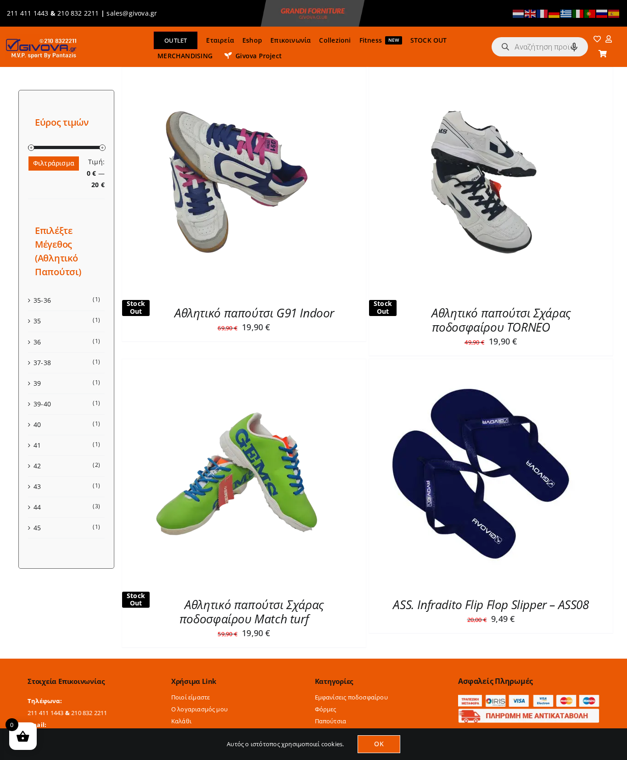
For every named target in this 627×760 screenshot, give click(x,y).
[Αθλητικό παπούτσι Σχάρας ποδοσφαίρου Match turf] (237, 364)
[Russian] (602, 13)
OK (378, 743)
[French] (543, 13)
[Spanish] (614, 13)
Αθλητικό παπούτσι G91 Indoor (254, 313)
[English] (531, 13)
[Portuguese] (590, 13)
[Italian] (578, 13)
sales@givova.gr (131, 13)
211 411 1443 (28, 13)
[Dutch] (519, 13)
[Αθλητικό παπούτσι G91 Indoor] (237, 72)
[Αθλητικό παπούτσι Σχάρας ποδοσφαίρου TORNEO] (484, 72)
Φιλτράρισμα (53, 163)
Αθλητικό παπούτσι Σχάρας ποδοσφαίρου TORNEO (501, 320)
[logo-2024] (41, 37)
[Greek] (566, 13)
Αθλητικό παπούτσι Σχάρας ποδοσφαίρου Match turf (251, 611)
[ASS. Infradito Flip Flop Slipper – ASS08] (484, 364)
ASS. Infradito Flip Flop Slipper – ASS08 (490, 604)
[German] (554, 13)
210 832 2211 (78, 13)
